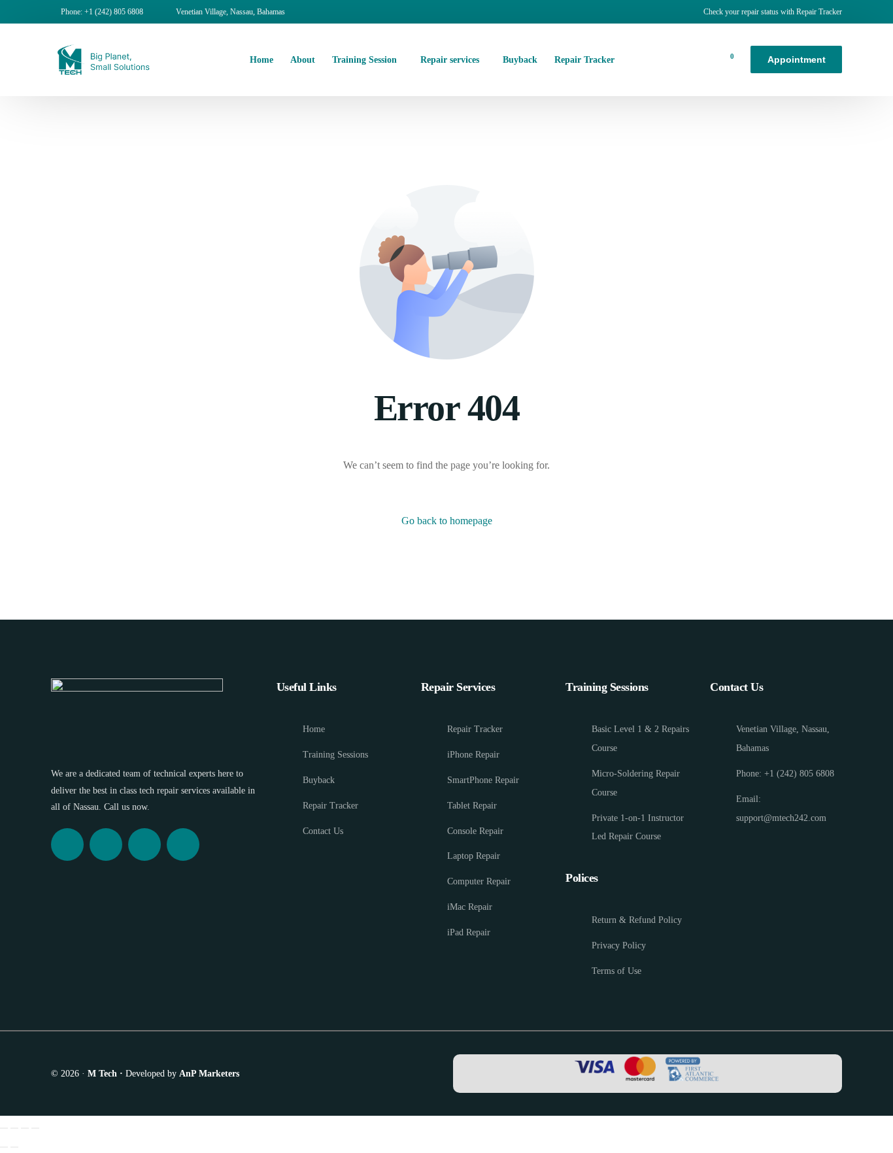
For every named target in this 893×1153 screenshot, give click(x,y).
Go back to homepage (446, 520)
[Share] (25, 1128)
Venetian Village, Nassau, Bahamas (230, 12)
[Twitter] (144, 844)
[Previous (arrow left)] (4, 1147)
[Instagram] (106, 844)
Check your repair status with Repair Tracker (772, 12)
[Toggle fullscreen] (14, 1128)
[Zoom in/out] (4, 1128)
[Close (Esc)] (35, 1128)
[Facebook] (67, 844)
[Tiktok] (183, 844)
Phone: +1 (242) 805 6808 (102, 12)
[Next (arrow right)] (14, 1147)
